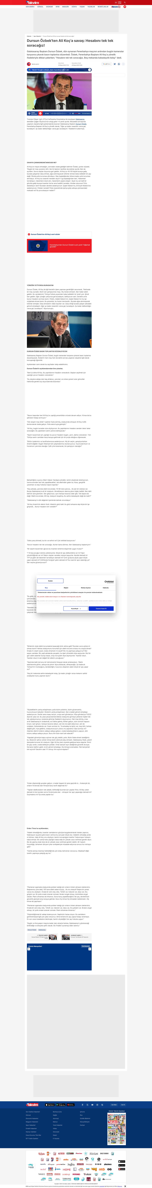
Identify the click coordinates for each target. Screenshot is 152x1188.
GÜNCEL (40, 7)
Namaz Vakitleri (31, 1132)
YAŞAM (82, 7)
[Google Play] (61, 1104)
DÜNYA (74, 7)
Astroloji (56, 1118)
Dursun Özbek (81, 124)
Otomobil (56, 1132)
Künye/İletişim (85, 1122)
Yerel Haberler (57, 1125)
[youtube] (92, 1104)
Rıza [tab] (46, 587)
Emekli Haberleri (31, 1128)
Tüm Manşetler (86, 946)
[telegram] (114, 64)
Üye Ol (123, 1104)
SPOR (57, 7)
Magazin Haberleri (32, 1122)
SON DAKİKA (30, 7)
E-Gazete (56, 1138)
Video (55, 1128)
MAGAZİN (65, 7)
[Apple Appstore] (50, 1104)
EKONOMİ (49, 7)
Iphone (82, 1112)
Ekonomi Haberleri (32, 1118)
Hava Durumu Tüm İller (33, 1135)
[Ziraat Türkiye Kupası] (125, 6)
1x (70, 113)
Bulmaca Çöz (57, 1112)
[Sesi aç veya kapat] (73, 113)
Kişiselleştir (74, 608)
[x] (87, 1104)
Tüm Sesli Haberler (86, 113)
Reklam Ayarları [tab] (86, 587)
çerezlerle (101, 1186)
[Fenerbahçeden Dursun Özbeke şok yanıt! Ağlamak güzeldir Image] (38, 251)
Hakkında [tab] (106, 587)
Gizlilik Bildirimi (85, 1118)
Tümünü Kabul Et (101, 608)
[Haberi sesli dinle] (40, 113)
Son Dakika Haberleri (33, 1112)
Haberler (29, 36)
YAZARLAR (91, 7)
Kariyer (82, 1125)
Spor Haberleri (37, 36)
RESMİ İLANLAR (103, 7)
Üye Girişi (114, 1104)
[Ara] (125, 2)
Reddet (50, 581)
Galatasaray (80, 119)
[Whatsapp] (119, 64)
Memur (55, 1122)
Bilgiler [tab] (66, 587)
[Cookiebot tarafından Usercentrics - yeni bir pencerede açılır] (106, 582)
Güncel (28, 1115)
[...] (123, 64)
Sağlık (55, 1115)
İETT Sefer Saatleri (32, 1138)
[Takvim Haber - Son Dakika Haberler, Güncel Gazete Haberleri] (32, 2)
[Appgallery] (71, 1104)
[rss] (102, 1104)
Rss (81, 1115)
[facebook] (82, 1104)
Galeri (55, 1135)
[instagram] (97, 1104)
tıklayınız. (119, 1186)
